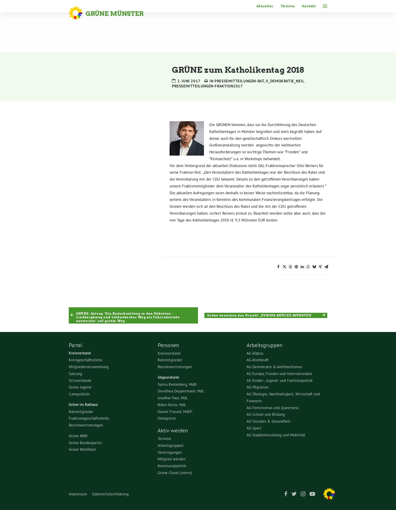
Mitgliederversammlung (89, 366)
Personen (168, 345)
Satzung (75, 373)
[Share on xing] (320, 267)
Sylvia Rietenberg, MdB (177, 384)
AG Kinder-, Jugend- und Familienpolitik (280, 380)
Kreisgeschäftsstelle (85, 359)
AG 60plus (255, 353)
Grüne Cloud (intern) (175, 472)
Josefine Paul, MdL (173, 397)
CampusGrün (79, 393)
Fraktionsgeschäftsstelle (89, 418)
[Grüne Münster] (112, 13)
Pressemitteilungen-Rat (239, 81)
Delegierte (167, 418)
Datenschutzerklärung (110, 493)
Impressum (78, 493)
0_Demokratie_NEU (285, 81)
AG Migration (257, 387)
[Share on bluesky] (314, 267)
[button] (325, 6)
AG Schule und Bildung (266, 414)
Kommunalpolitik (172, 465)
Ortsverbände (80, 380)
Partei (75, 345)
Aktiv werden (173, 430)
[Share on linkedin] (302, 267)
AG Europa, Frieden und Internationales (279, 373)
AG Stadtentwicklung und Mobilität (276, 434)
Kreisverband (80, 353)
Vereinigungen (170, 452)
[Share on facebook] (278, 267)
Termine (288, 6)
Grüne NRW (78, 435)
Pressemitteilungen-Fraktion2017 (207, 86)
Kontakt (309, 6)
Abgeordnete (168, 377)
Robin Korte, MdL (172, 404)
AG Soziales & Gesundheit (268, 421)
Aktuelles (264, 6)
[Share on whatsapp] (308, 267)
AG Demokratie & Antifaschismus (274, 366)
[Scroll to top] (387, 499)
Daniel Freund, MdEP (175, 411)
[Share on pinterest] (296, 267)
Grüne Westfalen (82, 449)
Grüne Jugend (80, 387)
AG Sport (254, 428)
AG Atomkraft (258, 359)
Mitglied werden (171, 458)
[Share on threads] (290, 267)
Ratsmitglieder (81, 411)
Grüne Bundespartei (85, 442)
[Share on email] (326, 267)
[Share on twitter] (284, 267)
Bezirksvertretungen (86, 425)
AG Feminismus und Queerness (273, 407)
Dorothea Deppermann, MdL (181, 391)
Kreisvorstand (169, 353)
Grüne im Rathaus (83, 404)
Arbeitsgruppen (170, 445)
